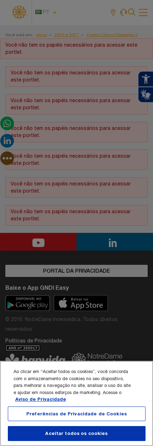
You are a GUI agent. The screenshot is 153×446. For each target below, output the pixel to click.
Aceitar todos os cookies (76, 433)
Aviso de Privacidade (40, 399)
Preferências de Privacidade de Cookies (76, 413)
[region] (76, 403)
